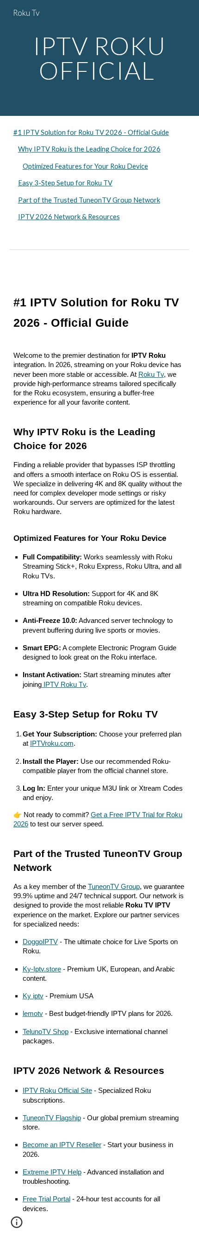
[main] (100, 58)
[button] (17, 1225)
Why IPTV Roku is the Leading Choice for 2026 (89, 149)
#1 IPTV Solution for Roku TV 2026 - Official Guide (91, 132)
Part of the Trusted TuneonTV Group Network (89, 200)
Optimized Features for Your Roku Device (85, 166)
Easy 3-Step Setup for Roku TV (65, 183)
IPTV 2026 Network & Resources (69, 217)
